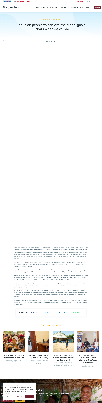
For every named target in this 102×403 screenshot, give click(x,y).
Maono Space (18, 360)
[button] (36, 312)
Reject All (19, 396)
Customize (9, 396)
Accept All (29, 396)
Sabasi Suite (69, 365)
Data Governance (38, 360)
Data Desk (31, 360)
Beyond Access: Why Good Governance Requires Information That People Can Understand (88, 358)
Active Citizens (46, 19)
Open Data (45, 360)
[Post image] (14, 341)
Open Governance (66, 364)
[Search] (97, 1)
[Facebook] (4, 1)
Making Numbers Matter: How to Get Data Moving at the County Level (63, 357)
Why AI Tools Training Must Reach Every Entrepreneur (14, 356)
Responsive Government (38, 361)
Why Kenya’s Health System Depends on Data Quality (38, 356)
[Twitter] (6, 1)
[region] (19, 391)
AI (14, 360)
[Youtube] (8, 1)
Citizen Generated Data (66, 362)
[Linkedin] (10, 1)
